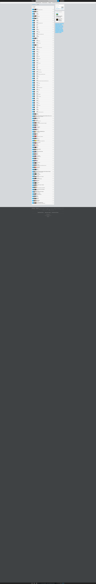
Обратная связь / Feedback (48, 212)
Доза (37, 67)
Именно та (38, 76)
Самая (37, 78)
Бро (37, 25)
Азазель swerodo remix (39, 87)
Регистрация (62, 8)
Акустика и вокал (58, 29)
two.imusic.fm (33, 4)
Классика (57, 32)
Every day (38, 98)
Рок (58, 23)
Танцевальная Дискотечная (59, 30)
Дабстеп (60, 32)
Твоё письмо (38, 85)
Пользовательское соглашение (55, 212)
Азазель (38, 114)
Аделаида (38, 36)
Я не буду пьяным (39, 69)
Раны (37, 38)
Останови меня (38, 58)
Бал (37, 65)
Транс (62, 29)
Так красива (38, 16)
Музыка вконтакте (44, 2)
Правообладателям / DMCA (41, 212)
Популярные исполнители (55, 2)
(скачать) (34, 9)
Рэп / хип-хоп (61, 23)
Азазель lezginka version (39, 9)
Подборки (49, 2)
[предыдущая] (32, 583)
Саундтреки (61, 31)
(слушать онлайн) (32, 9)
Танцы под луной (39, 96)
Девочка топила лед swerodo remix (41, 74)
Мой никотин (38, 56)
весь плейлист (60, 583)
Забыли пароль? (58, 8)
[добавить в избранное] (59, 583)
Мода (37, 27)
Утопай (37, 45)
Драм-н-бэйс (57, 31)
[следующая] (36, 583)
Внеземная (38, 49)
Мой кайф (38, 29)
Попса (56, 23)
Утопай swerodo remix (39, 47)
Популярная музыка (38, 2)
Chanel (37, 18)
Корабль (38, 54)
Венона (37, 107)
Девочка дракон (38, 94)
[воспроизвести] (34, 583)
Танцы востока (38, 105)
